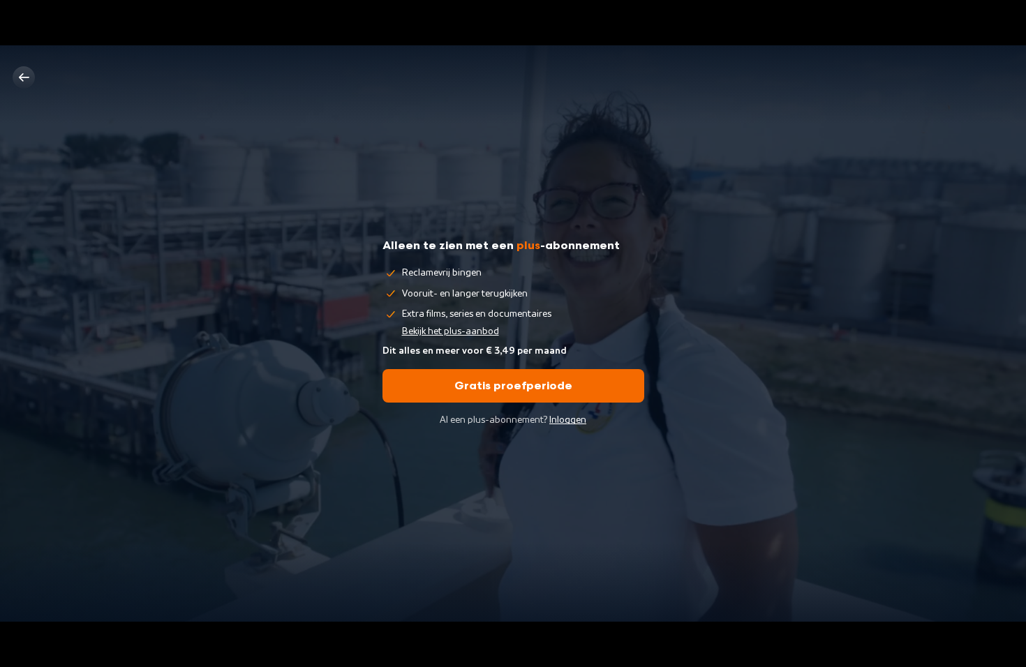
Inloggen (567, 420)
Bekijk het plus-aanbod (450, 331)
